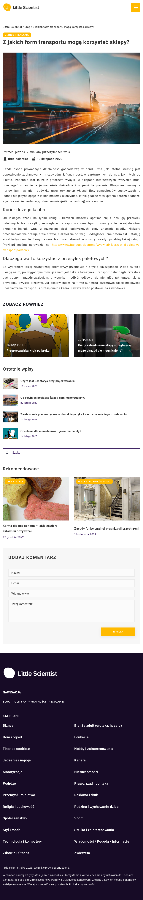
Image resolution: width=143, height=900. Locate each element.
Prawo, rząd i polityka (91, 783)
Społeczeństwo (15, 818)
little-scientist (18, 159)
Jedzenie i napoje (17, 760)
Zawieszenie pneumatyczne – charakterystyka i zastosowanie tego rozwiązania (73, 414)
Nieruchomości (86, 772)
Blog (6, 701)
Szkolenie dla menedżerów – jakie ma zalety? (50, 431)
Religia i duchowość (18, 807)
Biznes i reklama (17, 34)
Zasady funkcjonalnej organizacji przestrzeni (106, 528)
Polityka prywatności (29, 701)
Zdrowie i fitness (16, 853)
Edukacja (81, 737)
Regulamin (56, 701)
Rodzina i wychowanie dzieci (97, 807)
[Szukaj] (7, 452)
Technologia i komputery (22, 841)
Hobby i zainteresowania (93, 749)
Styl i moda (12, 830)
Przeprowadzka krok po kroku (28, 350)
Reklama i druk (86, 795)
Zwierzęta (82, 853)
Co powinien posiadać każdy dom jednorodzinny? (52, 397)
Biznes (8, 725)
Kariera (80, 760)
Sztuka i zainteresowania (94, 830)
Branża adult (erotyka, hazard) (98, 725)
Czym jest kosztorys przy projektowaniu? (47, 381)
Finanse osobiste (16, 749)
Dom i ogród (12, 737)
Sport (78, 818)
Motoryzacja (13, 772)
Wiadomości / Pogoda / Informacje (101, 841)
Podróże (9, 783)
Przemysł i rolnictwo (19, 795)
